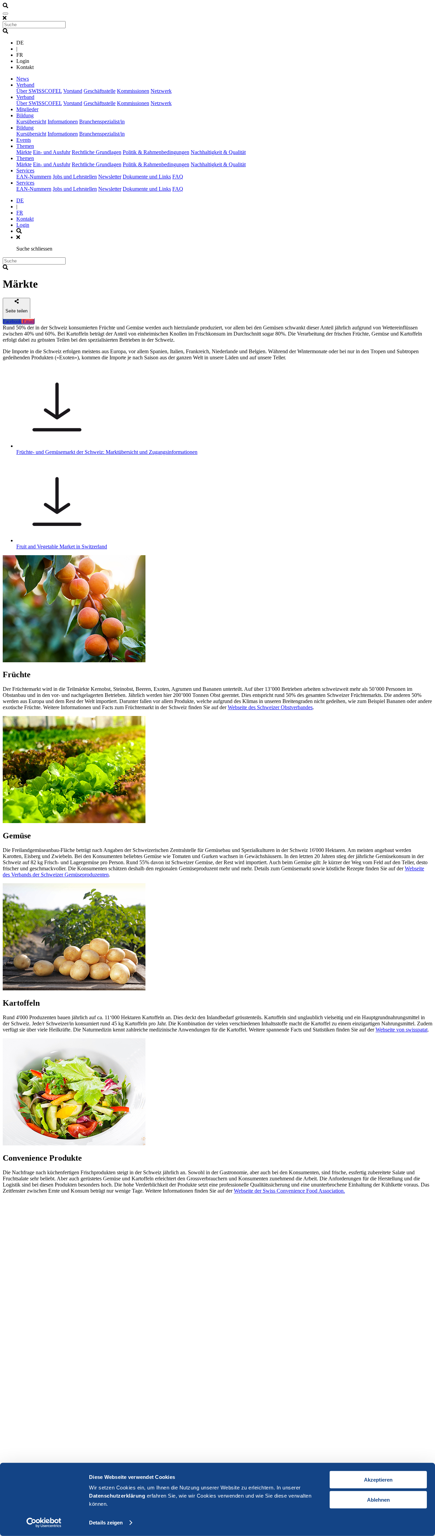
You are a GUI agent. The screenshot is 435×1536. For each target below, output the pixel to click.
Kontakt (25, 219)
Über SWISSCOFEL (39, 91)
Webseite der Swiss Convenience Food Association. (289, 1191)
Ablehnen (378, 1499)
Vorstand (72, 91)
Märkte (24, 152)
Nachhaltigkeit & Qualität (218, 152)
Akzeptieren (378, 1480)
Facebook (12, 321)
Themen (25, 146)
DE (20, 200)
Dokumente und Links (147, 177)
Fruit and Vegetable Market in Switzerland (61, 546)
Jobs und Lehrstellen (75, 177)
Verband (25, 85)
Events (23, 140)
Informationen (63, 121)
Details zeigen (106, 1522)
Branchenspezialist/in (102, 121)
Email (27, 321)
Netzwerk (161, 91)
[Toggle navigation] (5, 14)
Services (25, 170)
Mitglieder (27, 109)
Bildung (25, 115)
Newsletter (109, 177)
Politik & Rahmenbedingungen (156, 152)
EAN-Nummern (33, 177)
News (22, 79)
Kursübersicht (31, 121)
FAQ (177, 177)
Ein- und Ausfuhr (51, 152)
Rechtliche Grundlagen (96, 152)
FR (19, 213)
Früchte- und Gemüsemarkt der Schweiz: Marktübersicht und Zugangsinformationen (106, 452)
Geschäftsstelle (100, 91)
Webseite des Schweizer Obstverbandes (270, 707)
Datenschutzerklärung (117, 1496)
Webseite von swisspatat (402, 1029)
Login (22, 225)
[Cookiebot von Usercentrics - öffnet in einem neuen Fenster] (44, 1523)
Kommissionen (133, 91)
